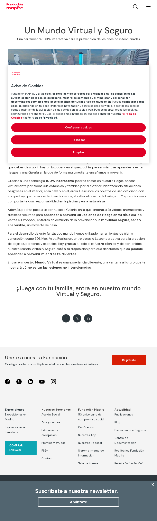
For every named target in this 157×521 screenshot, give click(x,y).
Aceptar (78, 152)
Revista (128, 463)
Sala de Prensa (88, 463)
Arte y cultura (50, 422)
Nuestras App (87, 435)
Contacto (48, 458)
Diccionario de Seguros (130, 430)
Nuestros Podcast (90, 443)
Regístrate (129, 360)
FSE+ (44, 450)
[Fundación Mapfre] (15, 6)
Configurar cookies (78, 127)
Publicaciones (123, 414)
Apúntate (78, 501)
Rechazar (78, 140)
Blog (117, 422)
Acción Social (50, 414)
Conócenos (86, 427)
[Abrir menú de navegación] (145, 6)
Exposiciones (14, 409)
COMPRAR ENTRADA (16, 448)
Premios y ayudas (53, 443)
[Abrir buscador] (135, 6)
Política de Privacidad (42, 117)
